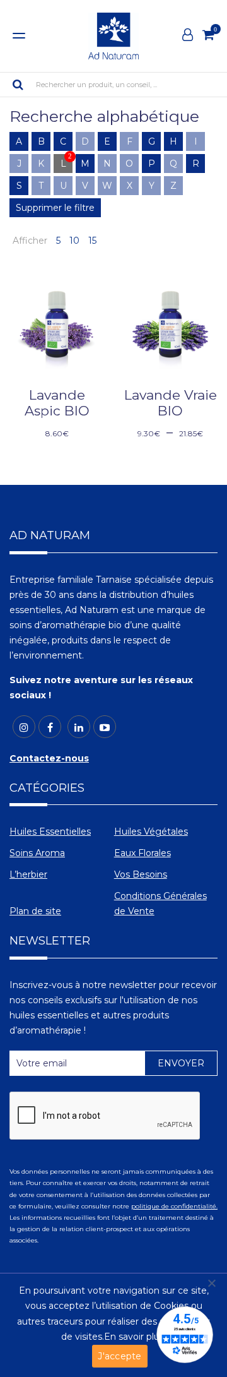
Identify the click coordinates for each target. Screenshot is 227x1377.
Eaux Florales (142, 853)
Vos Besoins (140, 874)
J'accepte (119, 1356)
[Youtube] (104, 726)
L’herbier (28, 874)
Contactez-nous (49, 758)
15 (92, 240)
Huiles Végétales (151, 831)
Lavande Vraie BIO (170, 403)
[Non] (211, 1283)
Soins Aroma (37, 853)
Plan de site (35, 911)
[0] (208, 34)
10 (74, 240)
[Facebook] (49, 726)
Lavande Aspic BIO (57, 403)
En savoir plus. (135, 1336)
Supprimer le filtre (55, 207)
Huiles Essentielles (50, 831)
